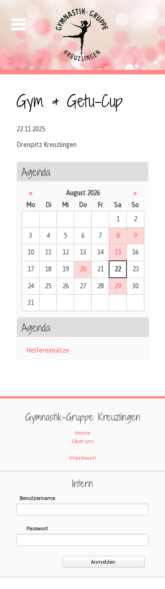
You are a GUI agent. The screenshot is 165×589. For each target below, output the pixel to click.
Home (82, 433)
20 (83, 269)
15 (118, 252)
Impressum (82, 457)
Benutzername (37, 498)
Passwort (37, 528)
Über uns (83, 441)
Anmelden (103, 562)
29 (118, 286)
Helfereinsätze (47, 350)
